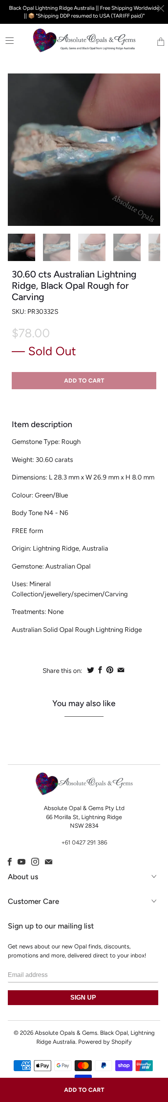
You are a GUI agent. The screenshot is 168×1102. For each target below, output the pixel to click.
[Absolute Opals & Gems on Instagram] (35, 862)
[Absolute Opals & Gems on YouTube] (21, 862)
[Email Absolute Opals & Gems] (48, 862)
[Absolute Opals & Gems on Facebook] (10, 862)
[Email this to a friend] (120, 669)
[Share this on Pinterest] (109, 669)
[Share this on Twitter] (90, 669)
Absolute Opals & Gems (66, 1032)
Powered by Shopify (105, 1041)
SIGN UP (83, 997)
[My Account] (7, 40)
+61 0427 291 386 (84, 842)
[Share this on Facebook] (100, 669)
